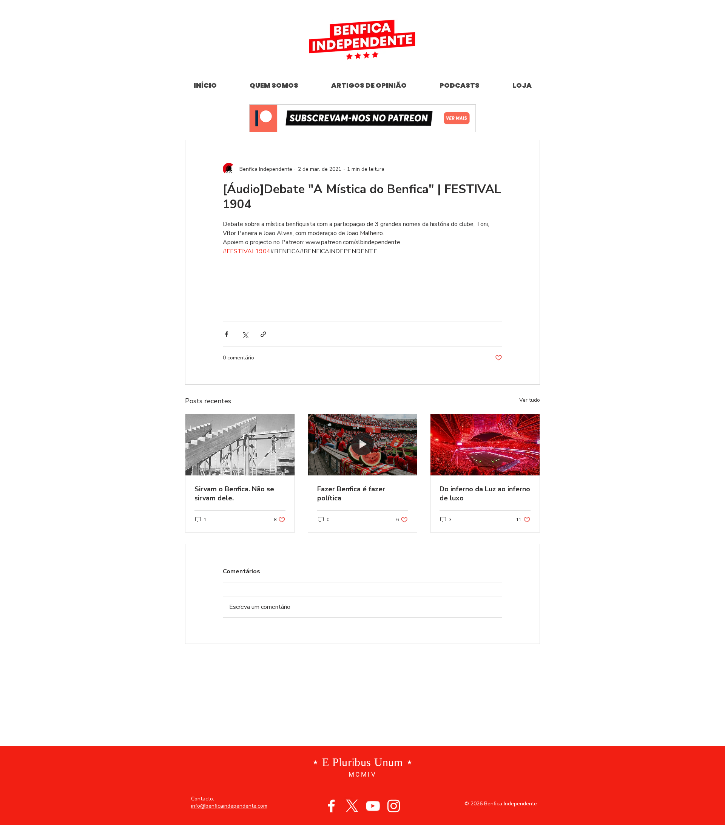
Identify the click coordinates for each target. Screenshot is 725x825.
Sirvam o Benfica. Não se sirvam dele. (234, 493)
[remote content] (362, 285)
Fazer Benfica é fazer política (351, 493)
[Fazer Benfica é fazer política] (362, 444)
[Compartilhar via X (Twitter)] (244, 334)
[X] (352, 805)
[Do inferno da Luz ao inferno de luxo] (485, 444)
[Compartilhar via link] (263, 334)
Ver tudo (529, 400)
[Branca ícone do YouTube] (372, 805)
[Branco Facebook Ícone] (331, 805)
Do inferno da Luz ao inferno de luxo (485, 493)
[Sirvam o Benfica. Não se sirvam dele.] (240, 444)
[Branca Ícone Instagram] (393, 805)
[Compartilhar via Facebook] (226, 334)
